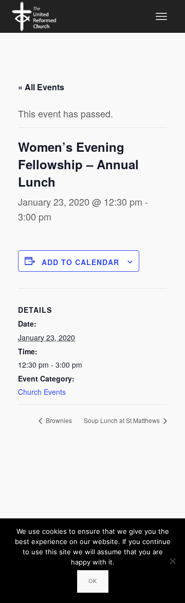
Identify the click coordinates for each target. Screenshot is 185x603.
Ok (92, 581)
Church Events (42, 392)
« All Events (41, 87)
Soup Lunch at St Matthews (122, 420)
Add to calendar (80, 262)
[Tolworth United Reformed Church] (34, 15)
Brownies (58, 420)
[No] (172, 561)
